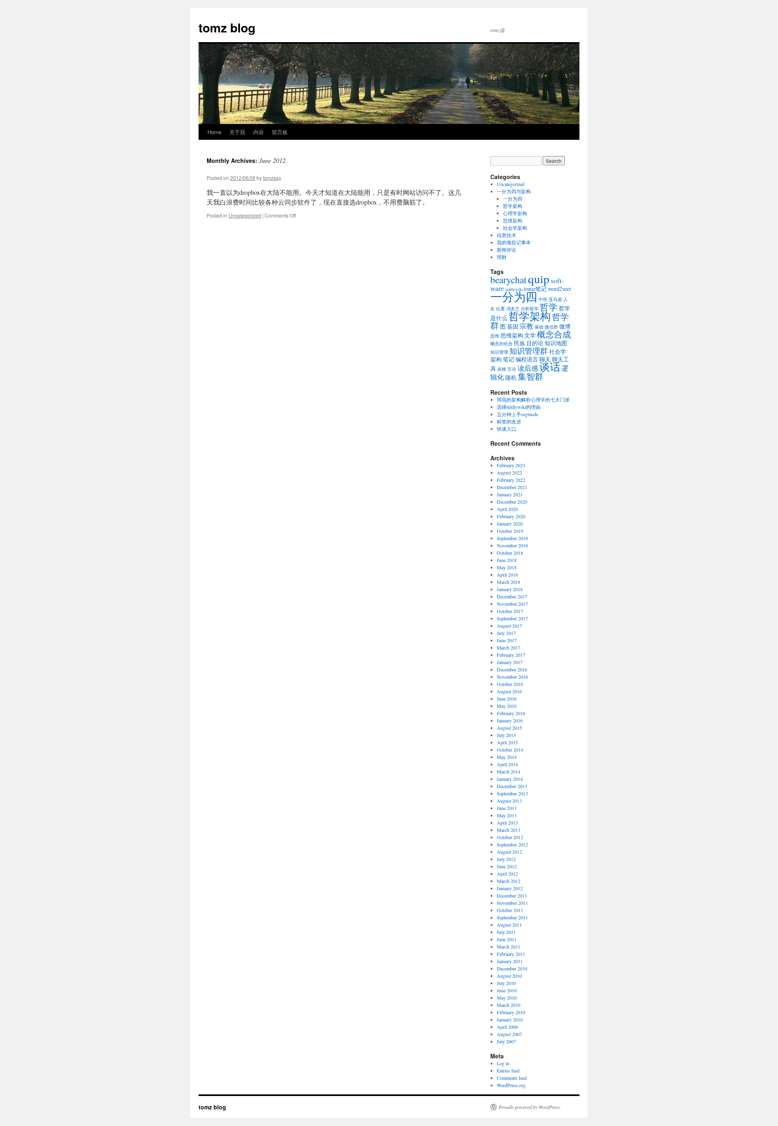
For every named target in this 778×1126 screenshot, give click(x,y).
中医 (543, 299)
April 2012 (507, 873)
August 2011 (509, 924)
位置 (500, 309)
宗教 (526, 326)
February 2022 (511, 479)
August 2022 (509, 472)
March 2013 (508, 830)
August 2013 (509, 800)
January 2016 (510, 720)
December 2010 (512, 968)
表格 (501, 369)
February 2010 (511, 1012)
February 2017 (511, 655)
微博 (565, 326)
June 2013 (507, 808)
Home (214, 132)
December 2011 (512, 895)
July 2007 (506, 1041)
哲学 (549, 307)
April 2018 (507, 574)
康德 (538, 327)
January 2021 (510, 494)
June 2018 (507, 560)
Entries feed (508, 1070)
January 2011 (510, 961)
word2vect (559, 289)
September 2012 (512, 844)
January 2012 (510, 888)
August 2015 (509, 727)
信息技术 (506, 235)
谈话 (549, 366)
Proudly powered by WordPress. (529, 1107)
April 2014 (507, 764)
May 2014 (507, 757)
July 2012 (506, 859)
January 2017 (510, 662)
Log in (503, 1063)
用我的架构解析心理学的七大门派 (533, 399)
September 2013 (512, 793)
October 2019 (510, 531)
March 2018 (508, 582)
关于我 (237, 132)
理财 (502, 257)
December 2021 (512, 487)
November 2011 (512, 903)
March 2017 (508, 647)
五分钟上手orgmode (517, 414)
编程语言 (526, 359)
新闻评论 (506, 249)
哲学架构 (512, 206)
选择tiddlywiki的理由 (519, 407)
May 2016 (507, 706)
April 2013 (507, 822)
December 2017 (512, 596)
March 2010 (508, 1005)
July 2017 (506, 633)
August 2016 (509, 691)
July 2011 (506, 932)
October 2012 (510, 837)
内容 (258, 132)
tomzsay (272, 177)
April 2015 (507, 742)
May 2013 (507, 815)
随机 (511, 377)
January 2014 (510, 779)
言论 (511, 369)
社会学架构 (515, 227)
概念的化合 (501, 343)
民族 (519, 343)
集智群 (530, 376)
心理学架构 (515, 213)
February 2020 (511, 516)
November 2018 (512, 545)
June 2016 (507, 698)
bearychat (508, 279)
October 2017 (510, 611)
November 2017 (512, 603)
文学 (530, 335)
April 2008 (507, 1026)
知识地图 (556, 343)
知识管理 (499, 352)
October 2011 (510, 910)
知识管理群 (528, 351)
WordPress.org (511, 1085)
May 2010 (507, 997)
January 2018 (510, 589)
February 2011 (511, 954)
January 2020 (510, 523)
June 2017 (507, 640)
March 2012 (508, 881)
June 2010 (507, 990)
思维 (494, 336)
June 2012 (507, 866)
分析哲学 (530, 309)
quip (538, 278)
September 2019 (512, 538)
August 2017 (509, 625)
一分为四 (512, 198)
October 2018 (510, 552)
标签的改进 (509, 421)
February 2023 (511, 465)
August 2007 (509, 1034)
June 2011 (507, 939)
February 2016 (511, 713)
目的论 (534, 343)
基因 (512, 326)
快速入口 (506, 428)
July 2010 (506, 983)
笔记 (508, 359)
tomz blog (227, 27)
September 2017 (512, 618)
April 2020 (507, 509)
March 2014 (508, 771)
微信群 (551, 327)
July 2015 (506, 735)
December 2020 (512, 501)
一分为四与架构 (514, 191)
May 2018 (507, 567)
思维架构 (512, 220)
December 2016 (512, 669)
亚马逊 (555, 299)
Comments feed (512, 1078)
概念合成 (554, 334)
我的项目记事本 (514, 242)
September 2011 (512, 917)
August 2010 (509, 975)
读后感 (527, 368)
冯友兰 (512, 309)
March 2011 (508, 946)
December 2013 (512, 786)
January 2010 (510, 1019)
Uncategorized (245, 215)
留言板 (280, 132)
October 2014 (510, 749)
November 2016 (512, 676)
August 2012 (509, 851)
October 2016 (510, 684)
